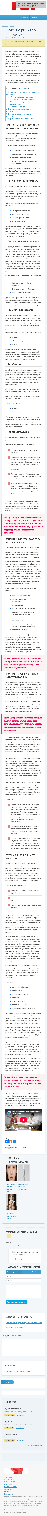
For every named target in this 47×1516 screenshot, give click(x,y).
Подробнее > (21, 1415)
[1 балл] (6, 1148)
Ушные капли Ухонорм (14, 1327)
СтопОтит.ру (5, 26)
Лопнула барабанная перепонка (18, 1371)
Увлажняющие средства (19, 102)
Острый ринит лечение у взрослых (19, 119)
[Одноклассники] (10, 1141)
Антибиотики (15, 104)
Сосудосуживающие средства (21, 99)
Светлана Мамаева (18, 41)
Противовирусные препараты (21, 97)
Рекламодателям (10, 1487)
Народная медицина (17, 107)
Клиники (24, 17)
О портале (8, 1484)
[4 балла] (11, 1148)
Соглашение (8, 1489)
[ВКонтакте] (7, 1141)
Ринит (12, 26)
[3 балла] (10, 1148)
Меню (34, 17)
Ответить (18, 1259)
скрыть (25, 88)
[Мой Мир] (14, 1141)
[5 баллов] (13, 1148)
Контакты (7, 1491)
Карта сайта (8, 1494)
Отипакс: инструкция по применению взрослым (24, 1323)
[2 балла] (8, 1148)
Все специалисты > (35, 1446)
